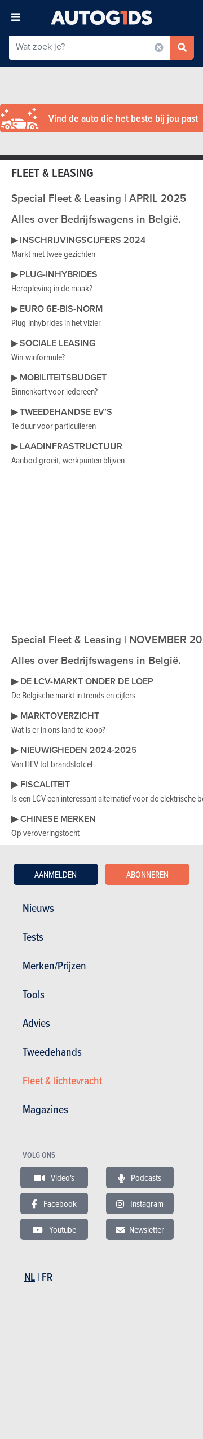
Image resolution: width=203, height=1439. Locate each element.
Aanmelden (55, 874)
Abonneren (147, 874)
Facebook (59, 1203)
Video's (61, 1177)
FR (47, 1277)
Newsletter (146, 1229)
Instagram (146, 1203)
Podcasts (145, 1177)
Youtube (61, 1229)
